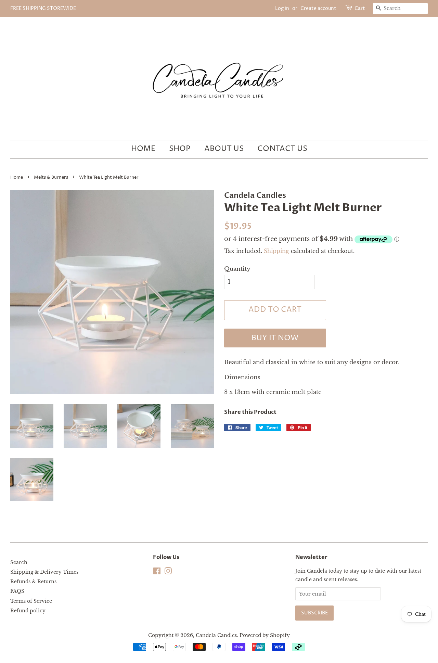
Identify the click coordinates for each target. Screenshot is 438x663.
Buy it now (275, 338)
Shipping (276, 250)
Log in (282, 8)
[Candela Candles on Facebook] (157, 572)
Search (18, 562)
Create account (318, 8)
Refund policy (28, 611)
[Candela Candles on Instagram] (168, 572)
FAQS (17, 591)
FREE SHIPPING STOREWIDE (43, 8)
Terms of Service (31, 601)
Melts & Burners (51, 177)
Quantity (237, 268)
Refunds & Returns (33, 581)
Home (143, 149)
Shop (180, 149)
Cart (360, 8)
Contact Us (282, 149)
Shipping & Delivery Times (44, 572)
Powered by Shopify (265, 635)
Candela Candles (216, 635)
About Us (224, 149)
